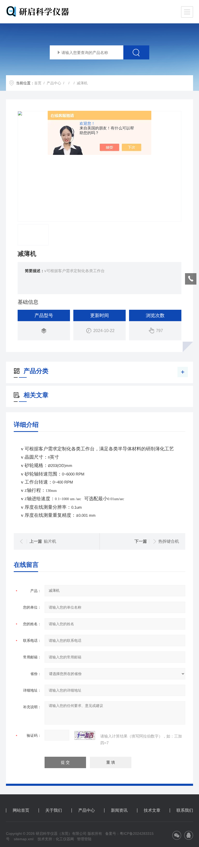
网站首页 (21, 810)
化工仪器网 (65, 839)
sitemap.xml (23, 839)
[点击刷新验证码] (84, 735)
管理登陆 (84, 839)
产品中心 (54, 83)
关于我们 (53, 810)
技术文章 (152, 810)
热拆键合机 (168, 541)
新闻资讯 (119, 810)
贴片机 (50, 541)
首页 (37, 83)
